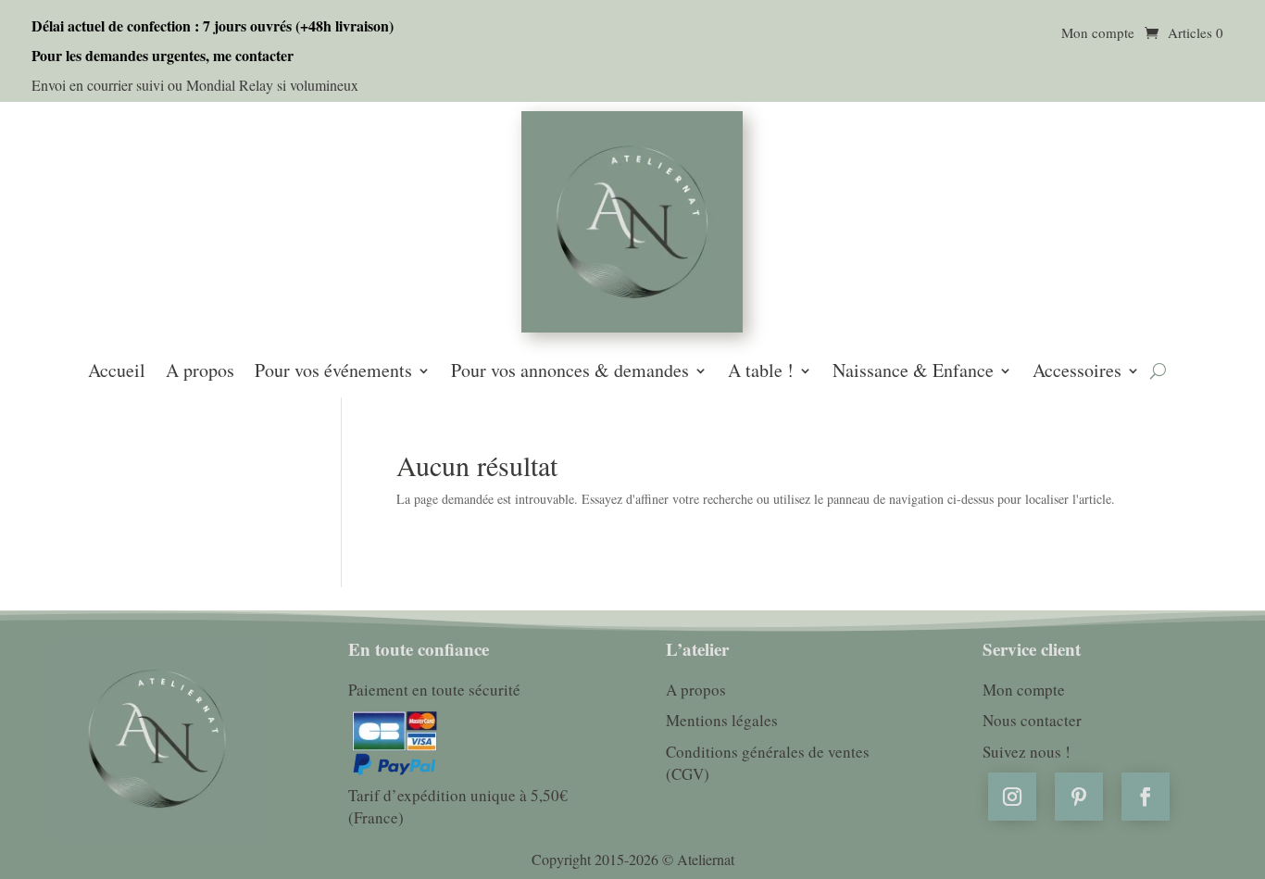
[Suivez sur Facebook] (1145, 796)
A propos (200, 372)
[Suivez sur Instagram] (1012, 796)
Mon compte (1097, 34)
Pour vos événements (333, 372)
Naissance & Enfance (913, 372)
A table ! (761, 372)
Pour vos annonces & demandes (570, 372)
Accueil (116, 372)
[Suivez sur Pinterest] (1079, 796)
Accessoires (1077, 372)
